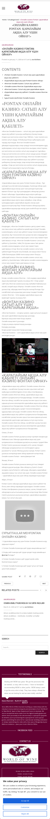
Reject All (25, 814)
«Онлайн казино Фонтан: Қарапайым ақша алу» (23, 86)
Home (4, 20)
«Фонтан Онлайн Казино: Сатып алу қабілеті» (22, 83)
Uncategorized (13, 20)
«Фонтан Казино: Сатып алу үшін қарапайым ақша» (24, 89)
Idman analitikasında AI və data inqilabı (24, 603)
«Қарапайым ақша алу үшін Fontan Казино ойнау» (23, 81)
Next (44, 583)
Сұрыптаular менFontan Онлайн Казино (19, 98)
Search (42, 652)
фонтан (5, 555)
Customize (25, 807)
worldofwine (36, 60)
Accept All (25, 801)
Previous (7, 583)
